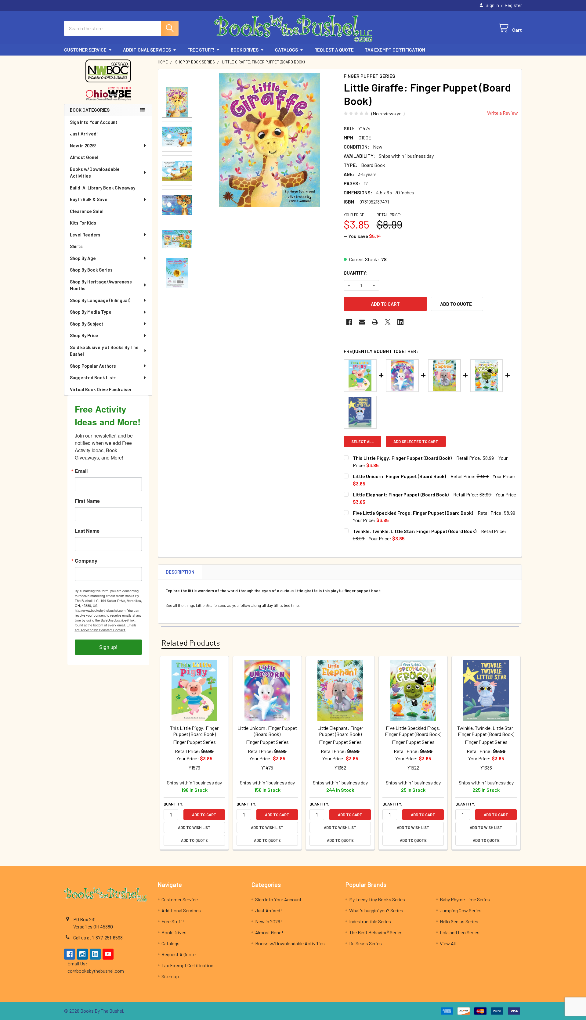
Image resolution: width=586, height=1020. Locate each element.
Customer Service (85, 49)
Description (180, 572)
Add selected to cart (415, 441)
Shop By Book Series (91, 269)
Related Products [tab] (190, 642)
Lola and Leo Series (459, 932)
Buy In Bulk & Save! (89, 199)
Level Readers (85, 234)
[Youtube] (108, 954)
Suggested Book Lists (93, 377)
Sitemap (170, 976)
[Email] (361, 321)
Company (86, 560)
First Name (87, 501)
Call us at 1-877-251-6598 (98, 937)
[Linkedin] (400, 321)
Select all (362, 441)
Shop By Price (84, 335)
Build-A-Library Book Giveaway (102, 187)
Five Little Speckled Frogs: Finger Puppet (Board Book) (413, 513)
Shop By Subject (86, 323)
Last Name (87, 530)
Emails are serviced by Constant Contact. (105, 627)
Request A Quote (334, 49)
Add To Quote (456, 304)
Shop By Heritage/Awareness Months (101, 285)
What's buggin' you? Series (376, 910)
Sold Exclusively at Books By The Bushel (104, 350)
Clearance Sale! (87, 211)
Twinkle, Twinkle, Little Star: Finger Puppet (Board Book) (414, 531)
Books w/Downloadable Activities (95, 172)
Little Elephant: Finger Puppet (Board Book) (401, 494)
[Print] (374, 321)
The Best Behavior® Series (376, 932)
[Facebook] (349, 321)
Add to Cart (204, 814)
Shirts (76, 246)
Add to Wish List (194, 827)
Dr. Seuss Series (365, 943)
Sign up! (108, 647)
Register (513, 5)
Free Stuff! (200, 49)
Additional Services (147, 49)
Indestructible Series (370, 921)
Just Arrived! (84, 133)
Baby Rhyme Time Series (465, 899)
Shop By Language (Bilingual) (100, 300)
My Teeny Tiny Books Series (377, 899)
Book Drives (245, 49)
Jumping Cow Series (461, 910)
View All (448, 943)
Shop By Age (83, 258)
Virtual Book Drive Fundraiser (101, 389)
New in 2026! (83, 145)
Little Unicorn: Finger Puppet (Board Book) (399, 476)
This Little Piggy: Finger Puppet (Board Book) (402, 458)
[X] (387, 321)
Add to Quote (194, 840)
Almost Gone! (84, 157)
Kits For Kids (83, 222)
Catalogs (286, 49)
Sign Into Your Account (94, 122)
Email (81, 471)
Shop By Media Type (90, 312)
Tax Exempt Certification (395, 49)
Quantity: (356, 273)
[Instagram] (82, 954)
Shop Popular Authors (93, 366)
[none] (269, 140)
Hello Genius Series (459, 921)
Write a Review (502, 113)
